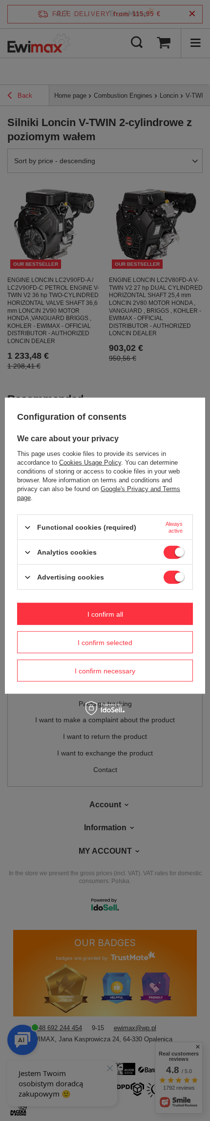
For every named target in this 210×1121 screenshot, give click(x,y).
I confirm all (105, 614)
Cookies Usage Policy (90, 462)
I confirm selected (105, 642)
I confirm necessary (105, 670)
